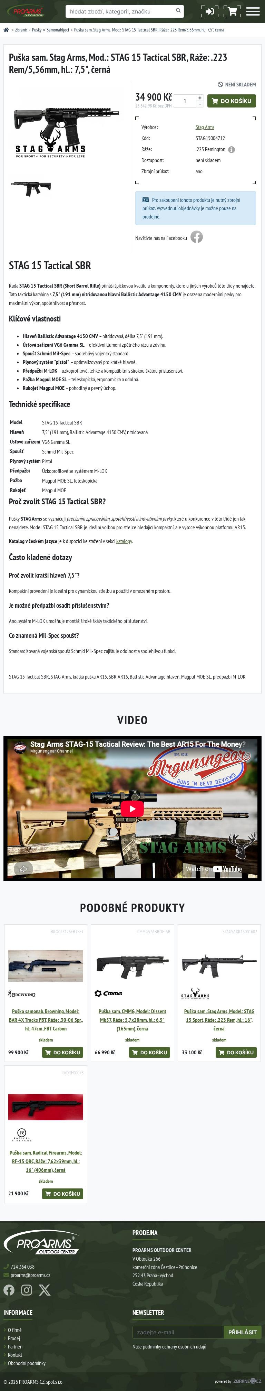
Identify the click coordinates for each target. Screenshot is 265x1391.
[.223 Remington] (231, 149)
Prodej (14, 1338)
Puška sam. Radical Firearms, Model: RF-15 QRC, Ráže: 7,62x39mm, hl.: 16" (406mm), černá (46, 1161)
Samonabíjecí (58, 30)
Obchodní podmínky (27, 1363)
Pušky (36, 30)
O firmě (15, 1329)
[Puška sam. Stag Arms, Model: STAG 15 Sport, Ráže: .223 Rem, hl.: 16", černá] (219, 965)
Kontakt (15, 1354)
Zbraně (21, 30)
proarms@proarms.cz (30, 1274)
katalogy (124, 541)
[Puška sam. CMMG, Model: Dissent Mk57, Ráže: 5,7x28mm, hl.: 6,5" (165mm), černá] (132, 965)
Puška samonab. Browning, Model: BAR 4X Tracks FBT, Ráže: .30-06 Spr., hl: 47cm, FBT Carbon (46, 1020)
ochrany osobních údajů (184, 1346)
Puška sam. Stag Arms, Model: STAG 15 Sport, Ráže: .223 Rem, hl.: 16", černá (219, 1020)
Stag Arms (205, 126)
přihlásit (242, 1332)
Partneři (15, 1346)
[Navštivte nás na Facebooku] (196, 238)
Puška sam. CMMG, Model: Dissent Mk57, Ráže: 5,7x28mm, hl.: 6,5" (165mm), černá (132, 1020)
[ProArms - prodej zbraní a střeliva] (6, 30)
